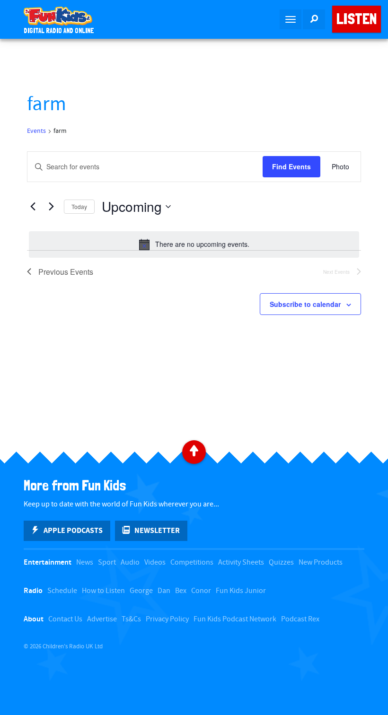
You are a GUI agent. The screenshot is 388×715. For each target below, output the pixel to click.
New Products (321, 562)
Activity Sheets (241, 562)
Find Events (291, 166)
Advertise (102, 619)
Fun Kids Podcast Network (235, 619)
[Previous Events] (32, 206)
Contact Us (65, 619)
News (84, 562)
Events (36, 131)
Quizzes (281, 562)
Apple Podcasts (73, 530)
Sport (107, 562)
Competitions (191, 562)
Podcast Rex (300, 619)
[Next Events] (51, 206)
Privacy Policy (167, 619)
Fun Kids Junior (241, 591)
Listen (356, 19)
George (141, 591)
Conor (201, 591)
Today (79, 206)
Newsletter (157, 530)
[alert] (194, 244)
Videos (155, 562)
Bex (180, 591)
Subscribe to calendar (305, 304)
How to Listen (103, 591)
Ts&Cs (131, 619)
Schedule (62, 591)
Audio (130, 562)
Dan (164, 591)
